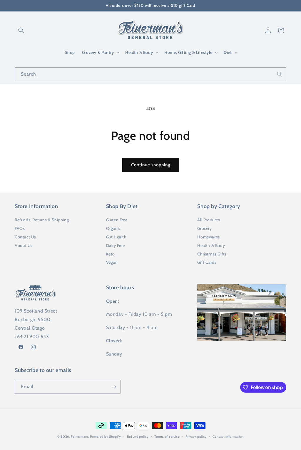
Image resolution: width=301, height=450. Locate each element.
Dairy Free (115, 245)
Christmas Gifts (212, 254)
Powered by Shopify (105, 436)
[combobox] (150, 74)
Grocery (204, 228)
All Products (208, 219)
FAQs (20, 228)
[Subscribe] (113, 387)
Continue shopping (150, 164)
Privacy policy (196, 436)
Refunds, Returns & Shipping (42, 219)
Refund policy (138, 436)
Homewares (208, 237)
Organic (113, 228)
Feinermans (80, 436)
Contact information (228, 436)
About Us (24, 245)
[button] (21, 30)
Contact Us (25, 237)
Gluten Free (117, 219)
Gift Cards (206, 262)
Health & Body (211, 245)
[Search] (279, 74)
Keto (110, 254)
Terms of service (167, 436)
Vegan (112, 262)
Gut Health (116, 237)
